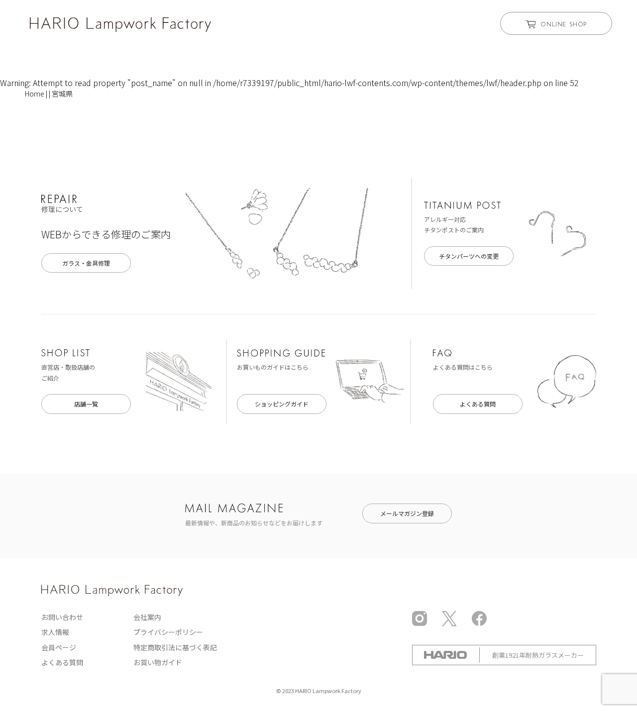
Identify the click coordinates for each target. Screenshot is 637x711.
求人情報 (55, 632)
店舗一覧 (86, 404)
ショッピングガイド (282, 404)
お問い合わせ (62, 617)
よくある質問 (478, 404)
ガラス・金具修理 (86, 263)
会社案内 (147, 617)
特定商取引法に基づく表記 (175, 647)
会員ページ (58, 647)
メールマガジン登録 (407, 513)
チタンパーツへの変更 (469, 256)
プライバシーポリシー (168, 632)
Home (34, 94)
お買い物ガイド (157, 662)
